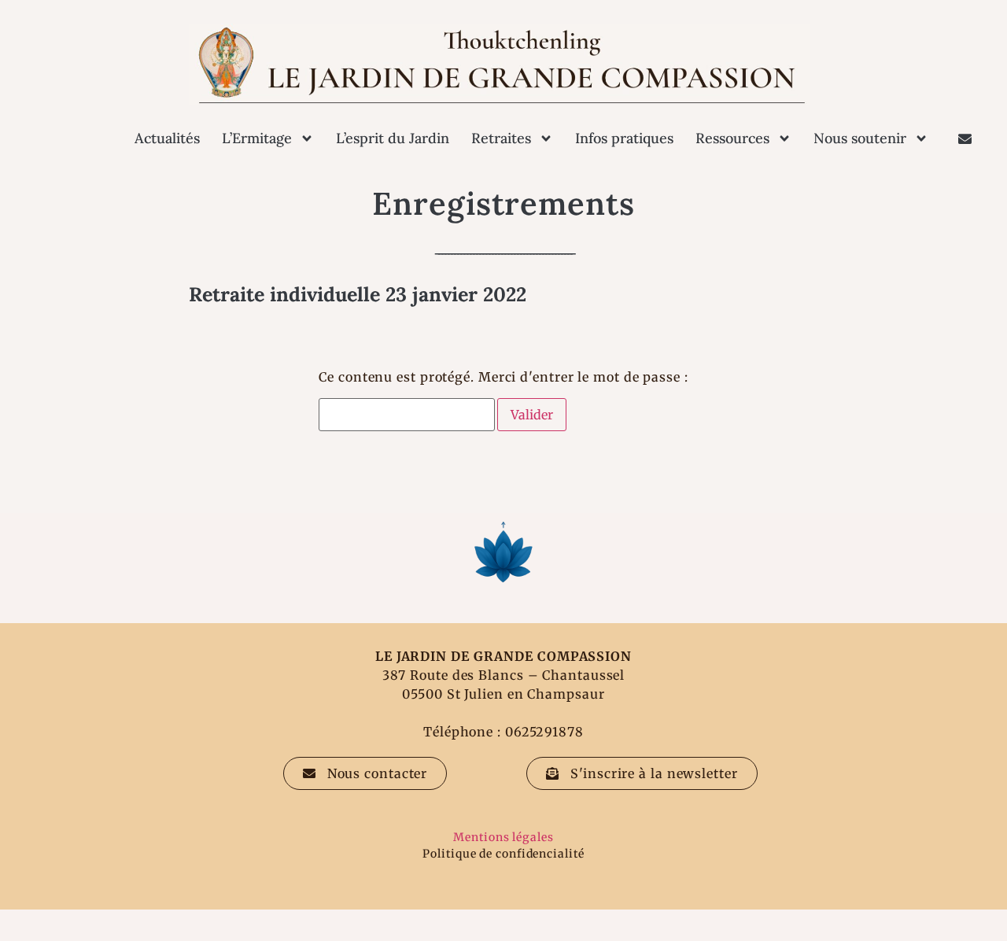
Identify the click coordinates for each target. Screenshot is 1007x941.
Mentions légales (503, 837)
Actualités (167, 138)
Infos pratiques (624, 138)
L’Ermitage (257, 138)
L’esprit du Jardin (392, 138)
